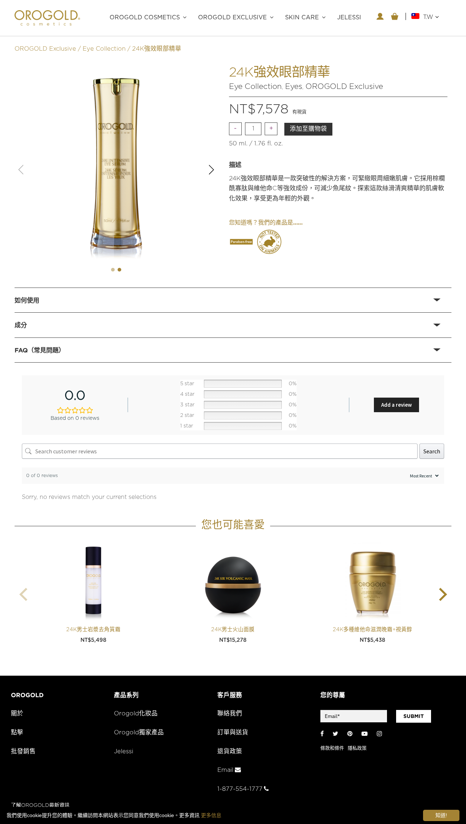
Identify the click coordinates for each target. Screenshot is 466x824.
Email (225, 770)
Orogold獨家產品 (139, 732)
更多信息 (211, 815)
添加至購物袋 (308, 129)
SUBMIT (413, 716)
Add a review (396, 404)
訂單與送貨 (232, 732)
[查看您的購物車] (394, 16)
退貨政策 (229, 751)
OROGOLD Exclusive (232, 17)
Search (431, 451)
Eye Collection (104, 49)
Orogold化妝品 (136, 713)
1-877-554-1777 (239, 789)
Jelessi (123, 751)
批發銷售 (23, 751)
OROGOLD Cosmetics (145, 17)
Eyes (293, 86)
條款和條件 (332, 748)
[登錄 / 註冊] (380, 16)
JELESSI (349, 17)
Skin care (302, 17)
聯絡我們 (229, 713)
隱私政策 (357, 748)
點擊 (17, 732)
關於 (17, 713)
